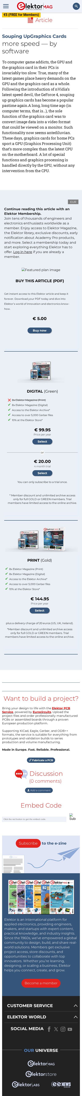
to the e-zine (42, 843)
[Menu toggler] (6, 6)
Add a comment (40, 790)
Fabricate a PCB (42, 760)
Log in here (22, 252)
